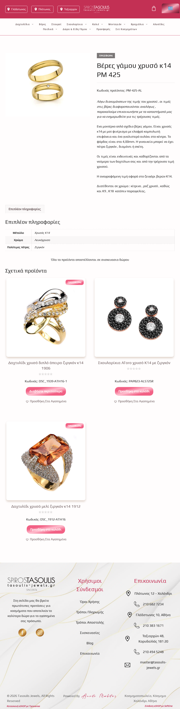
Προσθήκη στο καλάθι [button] (134, 391)
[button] (45, 401)
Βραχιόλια (137, 24)
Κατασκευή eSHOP (16, 706)
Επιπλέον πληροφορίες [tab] (25, 209)
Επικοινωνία (90, 653)
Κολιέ (95, 24)
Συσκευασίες (90, 633)
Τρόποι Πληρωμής (90, 612)
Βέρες (42, 24)
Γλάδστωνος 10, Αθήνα (153, 615)
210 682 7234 (153, 604)
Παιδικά (48, 29)
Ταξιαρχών (70, 9)
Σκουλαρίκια (75, 24)
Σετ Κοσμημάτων (126, 29)
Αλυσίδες (159, 24)
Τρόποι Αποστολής (90, 622)
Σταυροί (57, 24)
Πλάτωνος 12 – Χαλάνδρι (153, 593)
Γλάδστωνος (18, 9)
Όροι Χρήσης (90, 602)
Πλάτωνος (44, 9)
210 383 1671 (153, 625)
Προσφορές (104, 29)
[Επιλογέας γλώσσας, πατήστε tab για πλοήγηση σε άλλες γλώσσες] (170, 8)
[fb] (22, 632)
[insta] (40, 632)
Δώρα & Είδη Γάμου (75, 29)
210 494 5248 (153, 652)
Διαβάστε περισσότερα (45, 391)
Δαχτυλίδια (22, 24)
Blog (89, 643)
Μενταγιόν (115, 24)
